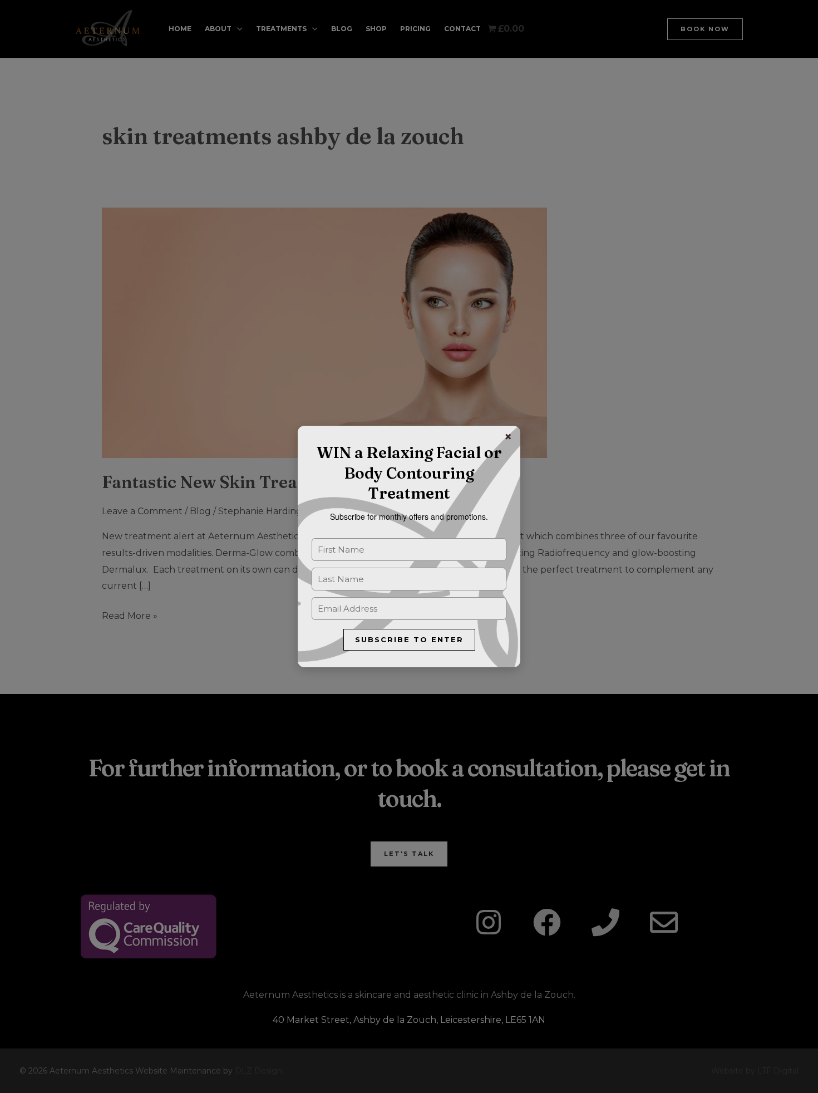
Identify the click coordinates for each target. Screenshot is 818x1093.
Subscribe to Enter (409, 639)
